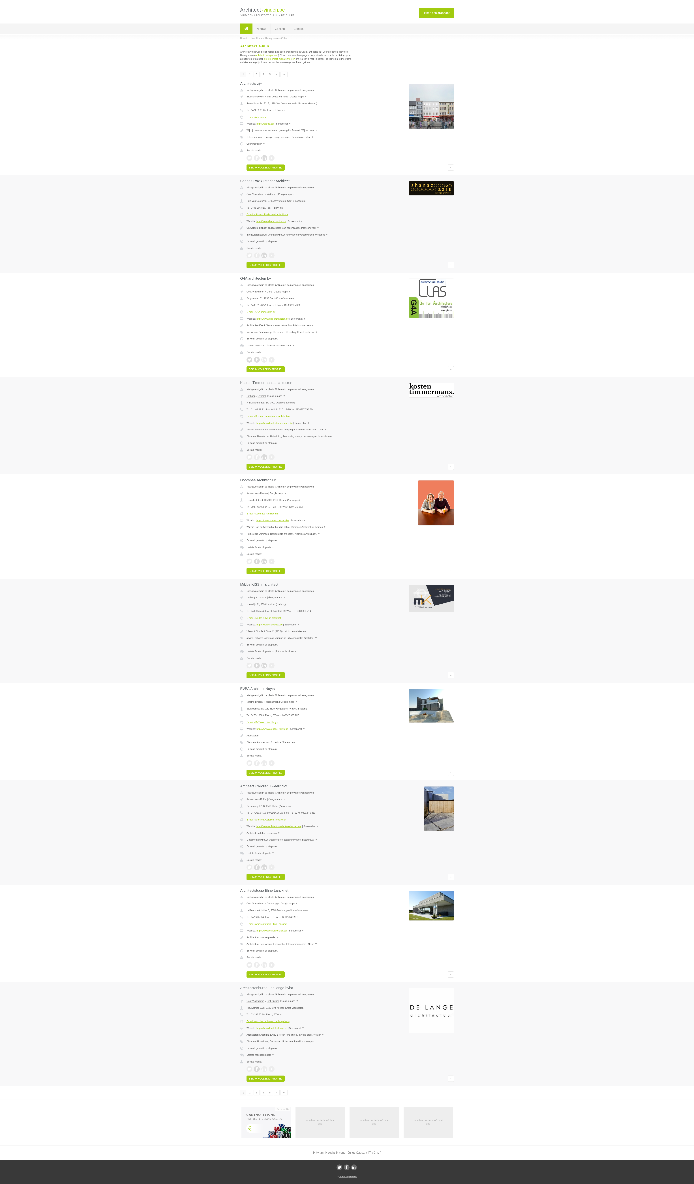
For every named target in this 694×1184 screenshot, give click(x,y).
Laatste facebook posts (281, 345)
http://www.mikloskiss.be (269, 624)
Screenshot (283, 123)
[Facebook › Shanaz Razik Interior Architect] (257, 255)
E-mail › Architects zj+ (258, 117)
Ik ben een (436, 12)
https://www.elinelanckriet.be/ (271, 930)
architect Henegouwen (266, 55)
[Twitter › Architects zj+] (249, 158)
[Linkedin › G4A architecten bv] (264, 360)
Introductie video (286, 651)
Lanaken (262, 597)
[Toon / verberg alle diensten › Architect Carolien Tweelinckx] (302, 840)
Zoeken (280, 28)
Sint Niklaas (273, 1001)
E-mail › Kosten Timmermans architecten (268, 416)
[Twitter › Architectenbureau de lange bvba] (249, 1069)
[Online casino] (268, 1124)
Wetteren (271, 194)
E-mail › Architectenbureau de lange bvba (268, 1021)
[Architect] (246, 28)
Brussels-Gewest (255, 96)
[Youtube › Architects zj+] (272, 158)
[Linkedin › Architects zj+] (264, 158)
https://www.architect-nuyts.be (272, 729)
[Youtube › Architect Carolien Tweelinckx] (272, 867)
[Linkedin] (354, 1167)
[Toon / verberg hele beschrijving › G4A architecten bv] (302, 325)
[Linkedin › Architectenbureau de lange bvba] (264, 1069)
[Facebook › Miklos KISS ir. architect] (257, 665)
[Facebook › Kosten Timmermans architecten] (257, 457)
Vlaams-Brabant (255, 701)
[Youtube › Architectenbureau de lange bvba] (272, 1069)
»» (284, 74)
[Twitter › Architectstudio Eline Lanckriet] (249, 965)
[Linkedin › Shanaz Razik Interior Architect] (264, 255)
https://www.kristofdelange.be (271, 1028)
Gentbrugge (273, 903)
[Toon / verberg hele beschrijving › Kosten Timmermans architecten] (302, 429)
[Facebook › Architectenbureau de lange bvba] (257, 1069)
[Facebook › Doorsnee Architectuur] (257, 561)
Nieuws (261, 28)
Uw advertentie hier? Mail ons (320, 1122)
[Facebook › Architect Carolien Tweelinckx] (257, 867)
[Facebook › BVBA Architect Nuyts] (257, 763)
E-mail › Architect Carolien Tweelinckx (266, 819)
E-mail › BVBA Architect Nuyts (263, 722)
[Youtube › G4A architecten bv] (272, 360)
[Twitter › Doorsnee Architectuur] (249, 561)
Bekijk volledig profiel (265, 167)
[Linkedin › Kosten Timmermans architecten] (264, 457)
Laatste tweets (256, 345)
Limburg (251, 396)
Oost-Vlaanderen (255, 194)
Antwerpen (252, 493)
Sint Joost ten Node (277, 96)
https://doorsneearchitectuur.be (272, 520)
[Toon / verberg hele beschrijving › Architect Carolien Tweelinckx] (302, 833)
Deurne (264, 493)
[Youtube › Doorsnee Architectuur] (272, 561)
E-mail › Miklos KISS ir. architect (264, 618)
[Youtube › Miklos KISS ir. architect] (272, 665)
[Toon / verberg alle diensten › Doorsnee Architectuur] (302, 534)
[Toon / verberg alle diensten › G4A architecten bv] (302, 332)
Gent (269, 291)
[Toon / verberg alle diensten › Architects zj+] (302, 137)
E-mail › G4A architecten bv (261, 312)
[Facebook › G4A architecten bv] (257, 360)
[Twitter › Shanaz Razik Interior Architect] (249, 255)
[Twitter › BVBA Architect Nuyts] (249, 763)
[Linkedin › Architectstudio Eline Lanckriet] (264, 965)
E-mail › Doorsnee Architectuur (263, 513)
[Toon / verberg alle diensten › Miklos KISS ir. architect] (302, 638)
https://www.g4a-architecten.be (272, 318)
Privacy (353, 1177)
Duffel (263, 799)
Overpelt (262, 396)
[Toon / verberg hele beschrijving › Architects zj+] (302, 130)
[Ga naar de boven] (451, 167)
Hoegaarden (272, 701)
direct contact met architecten (279, 58)
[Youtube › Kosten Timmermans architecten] (272, 457)
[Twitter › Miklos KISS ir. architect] (249, 665)
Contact (298, 28)
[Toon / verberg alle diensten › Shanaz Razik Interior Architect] (302, 235)
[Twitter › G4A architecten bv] (249, 360)
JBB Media (344, 1177)
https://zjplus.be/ (265, 123)
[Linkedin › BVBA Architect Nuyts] (264, 763)
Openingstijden (256, 143)
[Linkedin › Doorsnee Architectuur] (264, 561)
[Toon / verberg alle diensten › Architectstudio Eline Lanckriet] (302, 944)
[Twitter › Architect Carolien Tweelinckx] (249, 867)
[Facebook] (347, 1167)
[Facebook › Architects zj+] (257, 158)
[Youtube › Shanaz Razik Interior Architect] (272, 255)
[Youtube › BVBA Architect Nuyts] (272, 763)
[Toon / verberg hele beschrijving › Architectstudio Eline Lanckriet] (302, 937)
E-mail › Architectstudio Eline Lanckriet (267, 924)
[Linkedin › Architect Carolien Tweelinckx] (264, 867)
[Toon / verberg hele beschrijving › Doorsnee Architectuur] (302, 527)
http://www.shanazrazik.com (271, 221)
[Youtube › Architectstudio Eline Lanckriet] (272, 965)
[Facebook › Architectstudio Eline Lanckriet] (257, 965)
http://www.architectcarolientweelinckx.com (278, 826)
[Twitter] (339, 1167)
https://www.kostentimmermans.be (274, 423)
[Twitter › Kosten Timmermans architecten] (249, 457)
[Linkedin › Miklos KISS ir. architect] (264, 665)
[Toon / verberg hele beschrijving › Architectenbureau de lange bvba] (302, 1035)
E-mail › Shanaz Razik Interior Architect (267, 214)
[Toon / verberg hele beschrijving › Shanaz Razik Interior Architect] (302, 228)
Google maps (298, 96)
